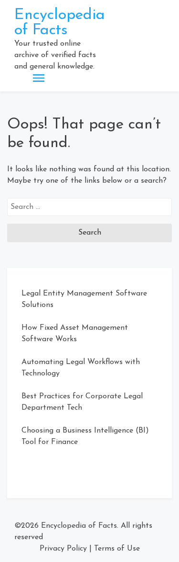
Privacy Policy (63, 548)
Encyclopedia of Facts (59, 23)
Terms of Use (117, 548)
